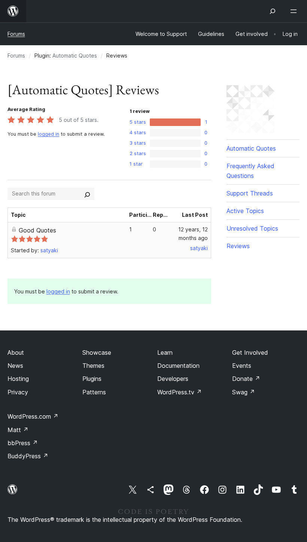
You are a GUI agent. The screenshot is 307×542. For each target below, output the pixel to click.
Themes (93, 365)
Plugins (91, 378)
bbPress (22, 443)
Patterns (94, 392)
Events (241, 365)
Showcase (96, 352)
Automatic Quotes (74, 55)
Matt (17, 430)
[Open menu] (295, 11)
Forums (16, 34)
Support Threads (250, 193)
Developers (172, 378)
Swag (243, 392)
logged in (48, 134)
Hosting (18, 378)
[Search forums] (87, 194)
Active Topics (245, 211)
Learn (165, 352)
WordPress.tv (179, 392)
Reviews (238, 246)
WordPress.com (32, 416)
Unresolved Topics (252, 228)
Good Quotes (37, 230)
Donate (246, 378)
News (15, 365)
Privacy (17, 392)
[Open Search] (272, 11)
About (15, 352)
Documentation (178, 365)
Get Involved (250, 352)
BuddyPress (27, 456)
